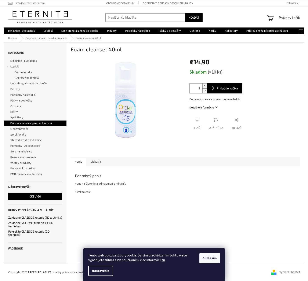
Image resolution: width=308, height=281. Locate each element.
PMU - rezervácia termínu (26, 174)
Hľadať (194, 17)
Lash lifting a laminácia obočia (28, 83)
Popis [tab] (78, 162)
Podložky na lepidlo (22, 95)
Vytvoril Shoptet (289, 272)
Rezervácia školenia (23, 157)
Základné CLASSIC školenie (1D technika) (35, 217)
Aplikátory (16, 117)
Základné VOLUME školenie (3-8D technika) (30, 224)
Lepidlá (14, 66)
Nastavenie (100, 271)
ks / (35, 196)
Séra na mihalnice (21, 151)
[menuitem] (21, 30)
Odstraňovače (19, 129)
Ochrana (15, 106)
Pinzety (15, 89)
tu (163, 260)
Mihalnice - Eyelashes (23, 61)
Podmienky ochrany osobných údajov (168, 3)
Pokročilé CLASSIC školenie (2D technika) (29, 233)
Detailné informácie (201, 108)
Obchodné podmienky (120, 3)
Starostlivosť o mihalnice (26, 140)
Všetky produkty (20, 163)
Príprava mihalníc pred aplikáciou (31, 123)
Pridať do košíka (227, 88)
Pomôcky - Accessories (25, 146)
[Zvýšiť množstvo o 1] (204, 86)
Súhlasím (210, 258)
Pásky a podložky (21, 101)
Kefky (14, 112)
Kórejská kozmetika (23, 168)
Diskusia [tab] (96, 162)
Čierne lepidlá (23, 72)
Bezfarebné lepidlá (27, 78)
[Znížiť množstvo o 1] (204, 90)
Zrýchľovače (18, 135)
